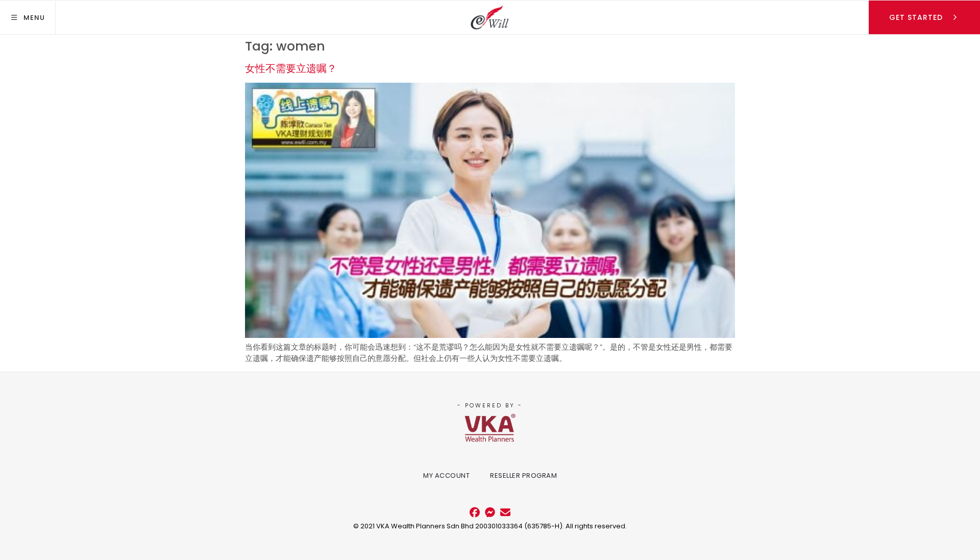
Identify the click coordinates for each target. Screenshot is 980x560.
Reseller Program (523, 475)
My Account (446, 475)
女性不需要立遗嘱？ (291, 68)
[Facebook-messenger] (490, 512)
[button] (28, 17)
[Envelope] (505, 512)
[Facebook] (475, 512)
